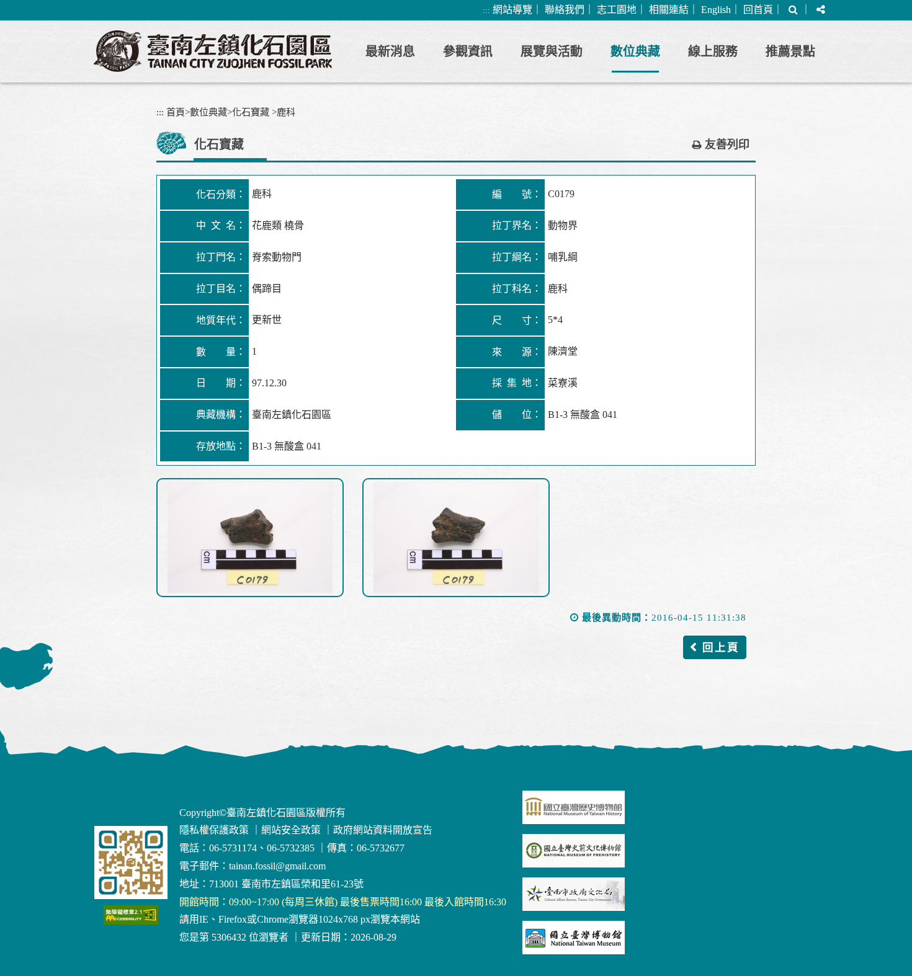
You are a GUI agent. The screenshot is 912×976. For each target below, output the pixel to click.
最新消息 (390, 51)
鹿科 (286, 112)
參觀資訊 (468, 51)
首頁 (175, 112)
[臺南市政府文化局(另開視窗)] (573, 894)
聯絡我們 (564, 9)
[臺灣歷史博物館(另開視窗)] (573, 807)
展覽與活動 (552, 51)
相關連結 (669, 9)
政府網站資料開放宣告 (382, 830)
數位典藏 (635, 51)
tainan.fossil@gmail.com (277, 866)
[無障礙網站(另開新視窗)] (131, 915)
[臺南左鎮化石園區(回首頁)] (213, 51)
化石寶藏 (250, 112)
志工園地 (617, 9)
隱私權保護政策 (214, 830)
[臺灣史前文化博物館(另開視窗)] (573, 850)
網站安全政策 (291, 830)
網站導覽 (512, 9)
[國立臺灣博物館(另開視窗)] (573, 937)
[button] (793, 10)
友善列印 (727, 144)
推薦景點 (790, 51)
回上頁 (721, 647)
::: (486, 10)
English (716, 9)
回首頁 (758, 9)
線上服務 (713, 51)
